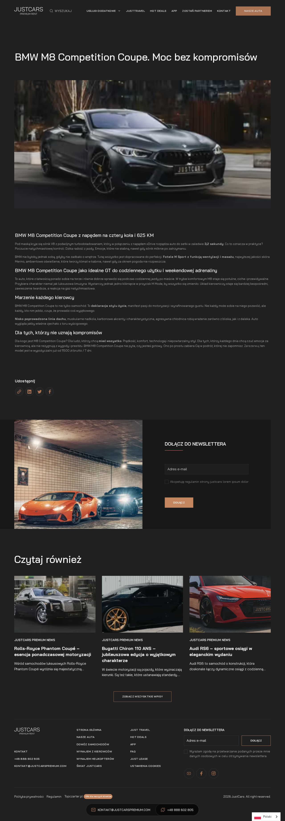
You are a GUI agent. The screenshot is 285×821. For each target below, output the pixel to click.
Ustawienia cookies (145, 766)
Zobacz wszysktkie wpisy (142, 696)
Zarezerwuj (252, 346)
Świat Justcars (89, 766)
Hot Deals (158, 10)
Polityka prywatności (29, 796)
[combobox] (266, 816)
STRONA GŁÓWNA (89, 729)
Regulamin (54, 796)
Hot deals (138, 737)
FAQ (133, 751)
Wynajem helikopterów (95, 758)
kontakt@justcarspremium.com (40, 766)
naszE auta (86, 737)
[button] (61, 11)
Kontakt (224, 10)
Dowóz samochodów (93, 744)
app (174, 10)
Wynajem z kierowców (94, 751)
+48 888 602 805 (27, 758)
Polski (267, 816)
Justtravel (135, 10)
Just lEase (139, 758)
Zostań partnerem (197, 10)
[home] (28, 11)
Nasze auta (253, 10)
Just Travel (140, 729)
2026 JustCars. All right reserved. (247, 796)
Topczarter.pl (74, 796)
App (133, 744)
